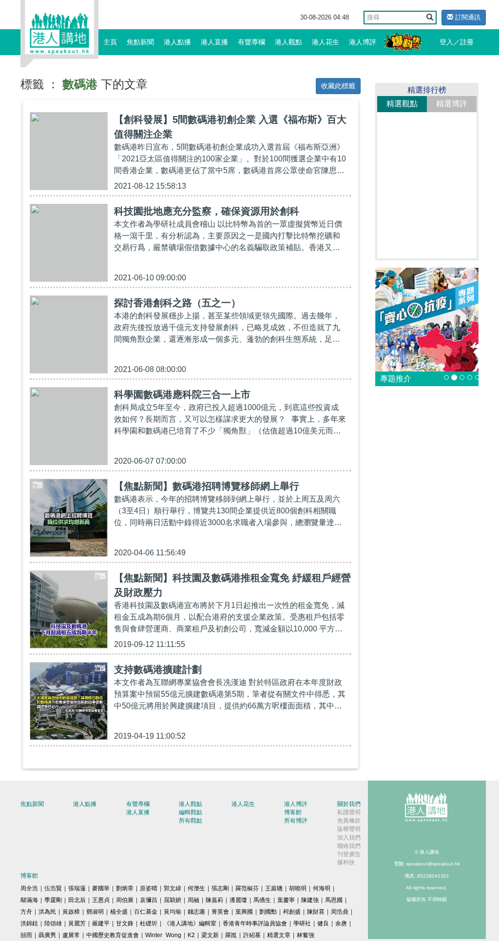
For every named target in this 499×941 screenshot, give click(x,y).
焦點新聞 (140, 42)
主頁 (110, 42)
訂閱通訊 (466, 17)
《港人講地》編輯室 (190, 923)
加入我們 (349, 837)
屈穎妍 (172, 900)
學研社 (302, 923)
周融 (193, 900)
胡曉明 (298, 888)
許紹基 (252, 935)
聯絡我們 (349, 846)
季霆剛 (53, 900)
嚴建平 (101, 923)
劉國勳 (268, 911)
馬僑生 (262, 900)
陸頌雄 (53, 923)
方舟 (26, 911)
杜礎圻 (148, 923)
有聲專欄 (251, 42)
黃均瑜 (172, 911)
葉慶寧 (286, 900)
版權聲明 (349, 828)
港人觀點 (288, 42)
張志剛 (220, 888)
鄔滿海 (29, 900)
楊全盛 (119, 911)
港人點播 (177, 42)
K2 (191, 935)
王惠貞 (101, 900)
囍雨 (26, 935)
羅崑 (231, 935)
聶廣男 (47, 935)
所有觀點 (190, 820)
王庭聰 (274, 888)
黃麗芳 (77, 923)
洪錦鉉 (29, 923)
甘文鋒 (125, 923)
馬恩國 (334, 900)
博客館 (293, 812)
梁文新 (210, 935)
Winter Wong (163, 935)
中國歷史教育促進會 (112, 935)
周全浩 (29, 888)
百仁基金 (145, 911)
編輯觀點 (190, 812)
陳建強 (310, 900)
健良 (323, 923)
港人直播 (214, 42)
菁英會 (220, 911)
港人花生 (325, 42)
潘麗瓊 (238, 900)
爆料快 (346, 862)
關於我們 (349, 804)
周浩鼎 (339, 911)
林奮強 (305, 935)
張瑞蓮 (77, 888)
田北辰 (77, 900)
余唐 (341, 923)
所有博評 (295, 820)
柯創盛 (292, 911)
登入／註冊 (457, 42)
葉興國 (244, 911)
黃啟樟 (71, 911)
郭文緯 (172, 888)
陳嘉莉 (214, 900)
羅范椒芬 (247, 888)
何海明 (321, 888)
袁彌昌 (148, 900)
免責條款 (349, 820)
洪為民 (47, 911)
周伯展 (125, 900)
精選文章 (278, 935)
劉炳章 (125, 888)
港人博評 (362, 42)
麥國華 (101, 888)
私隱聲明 (349, 812)
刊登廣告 (349, 854)
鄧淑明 (95, 911)
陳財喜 (316, 911)
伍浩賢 (53, 888)
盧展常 (71, 935)
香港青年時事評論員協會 (255, 923)
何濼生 (196, 888)
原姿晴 (148, 888)
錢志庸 (196, 911)
